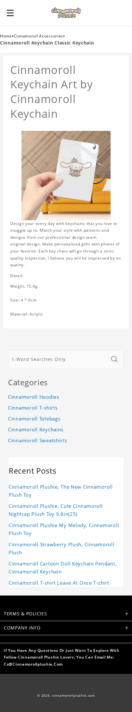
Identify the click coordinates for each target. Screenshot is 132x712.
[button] (10, 13)
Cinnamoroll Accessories (38, 36)
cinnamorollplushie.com (73, 695)
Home (6, 36)
